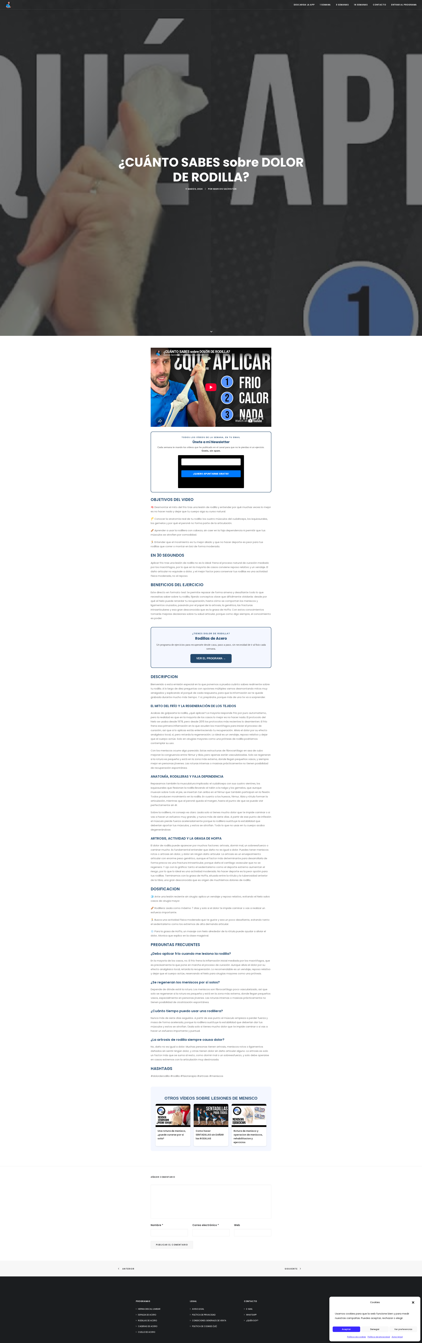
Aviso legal (397, 1336)
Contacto (379, 4)
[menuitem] (305, 5)
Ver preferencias (403, 1329)
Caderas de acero (147, 1326)
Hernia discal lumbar (149, 1309)
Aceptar (346, 1329)
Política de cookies (356, 1336)
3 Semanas (342, 4)
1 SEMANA (325, 4)
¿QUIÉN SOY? (252, 1320)
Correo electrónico (205, 1225)
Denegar (374, 1329)
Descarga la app (304, 4)
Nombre (157, 1225)
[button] (413, 1302)
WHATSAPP (251, 1314)
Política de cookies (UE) (204, 1326)
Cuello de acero (146, 1332)
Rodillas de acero (147, 1320)
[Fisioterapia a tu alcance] (8, 4)
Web (237, 1225)
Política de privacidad (379, 1336)
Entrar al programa (404, 4)
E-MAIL (249, 1309)
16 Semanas (361, 4)
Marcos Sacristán (225, 189)
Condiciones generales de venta (209, 1320)
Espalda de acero (147, 1314)
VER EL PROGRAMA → (211, 658)
